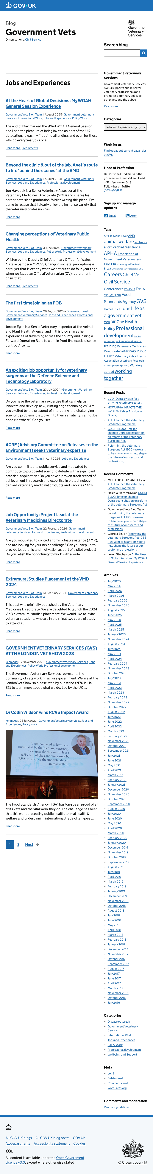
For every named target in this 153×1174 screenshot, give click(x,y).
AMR (131, 236)
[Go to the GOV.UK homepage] (21, 5)
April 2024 (115, 658)
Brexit (107, 268)
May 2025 (114, 620)
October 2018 (117, 905)
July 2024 (114, 649)
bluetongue (123, 264)
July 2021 (114, 755)
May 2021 (114, 765)
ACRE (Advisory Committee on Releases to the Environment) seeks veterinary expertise (52, 447)
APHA (110, 253)
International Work (30, 118)
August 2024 (116, 644)
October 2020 (117, 799)
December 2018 (118, 896)
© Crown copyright (132, 1162)
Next (29, 844)
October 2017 (116, 959)
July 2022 (114, 716)
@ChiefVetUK (113, 190)
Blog (11, 23)
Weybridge (118, 366)
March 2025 (116, 629)
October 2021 (117, 746)
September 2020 (119, 804)
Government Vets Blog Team (24, 114)
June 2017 (114, 978)
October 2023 (117, 673)
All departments (18, 1143)
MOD (107, 322)
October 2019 (117, 857)
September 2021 (118, 750)
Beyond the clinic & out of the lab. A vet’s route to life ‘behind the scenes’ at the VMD (52, 167)
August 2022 (116, 712)
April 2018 (114, 930)
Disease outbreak (78, 311)
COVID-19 (129, 289)
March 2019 (115, 881)
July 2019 (114, 872)
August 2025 (116, 610)
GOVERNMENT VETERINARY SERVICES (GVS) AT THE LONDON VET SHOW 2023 (51, 650)
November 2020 (118, 794)
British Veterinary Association (125, 269)
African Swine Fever (116, 236)
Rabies (137, 336)
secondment (109, 341)
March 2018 (115, 934)
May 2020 (114, 823)
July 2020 (114, 813)
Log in (111, 1073)
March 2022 (116, 731)
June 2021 (114, 760)
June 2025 (115, 615)
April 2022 (115, 726)
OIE (113, 322)
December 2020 (118, 789)
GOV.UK (79, 1138)
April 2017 (114, 983)
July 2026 (114, 581)
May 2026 (114, 586)
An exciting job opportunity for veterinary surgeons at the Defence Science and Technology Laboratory (46, 375)
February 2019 (117, 886)
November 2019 (118, 852)
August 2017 (116, 969)
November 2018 (118, 901)
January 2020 (117, 842)
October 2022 (117, 707)
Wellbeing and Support (122, 1054)
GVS (141, 301)
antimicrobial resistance (122, 247)
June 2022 (115, 721)
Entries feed (115, 1078)
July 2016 (114, 1002)
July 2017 (114, 973)
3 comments (30, 286)
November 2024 (118, 639)
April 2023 (115, 687)
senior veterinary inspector (129, 341)
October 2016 (117, 998)
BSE (141, 269)
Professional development (63, 182)
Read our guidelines (116, 1107)
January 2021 (116, 784)
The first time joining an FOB (34, 303)
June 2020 (115, 818)
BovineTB (136, 264)
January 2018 (116, 944)
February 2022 (117, 736)
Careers (113, 274)
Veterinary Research (132, 360)
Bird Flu (110, 264)
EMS (106, 295)
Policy (109, 328)
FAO (112, 295)
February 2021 (117, 780)
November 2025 (118, 605)
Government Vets (41, 32)
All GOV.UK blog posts (52, 1138)
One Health (127, 321)
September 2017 (118, 964)
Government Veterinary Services (26, 315)
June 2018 (114, 920)
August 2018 (116, 910)
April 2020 (115, 828)
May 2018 (114, 925)
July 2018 (114, 915)
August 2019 (116, 867)
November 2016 (118, 993)
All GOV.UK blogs (19, 1138)
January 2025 (117, 634)
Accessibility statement (52, 1143)
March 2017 (115, 988)
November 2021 (118, 741)
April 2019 (114, 876)
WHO (126, 365)
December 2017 (118, 949)
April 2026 (115, 591)
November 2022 (118, 702)
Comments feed (118, 1083)
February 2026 (117, 600)
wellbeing (108, 366)
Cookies (79, 1143)
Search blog (116, 44)
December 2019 (118, 847)
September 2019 (118, 862)
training (110, 346)
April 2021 (114, 770)
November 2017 (118, 954)
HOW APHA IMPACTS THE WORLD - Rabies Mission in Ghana (125, 411)
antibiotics (141, 242)
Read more (111, 106)
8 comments (30, 148)
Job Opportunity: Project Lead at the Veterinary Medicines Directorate (42, 517)
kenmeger (12, 662)
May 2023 (114, 683)
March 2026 (116, 595)
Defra (141, 288)
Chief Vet (132, 275)
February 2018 (117, 939)
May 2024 (114, 654)
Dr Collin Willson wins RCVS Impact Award (47, 712)
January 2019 (116, 891)
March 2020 (116, 833)
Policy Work (79, 118)
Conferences (114, 289)
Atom (133, 215)
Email (112, 215)
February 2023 (117, 697)
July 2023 (114, 678)
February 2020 (117, 838)
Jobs (125, 308)
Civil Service (33, 39)
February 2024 (117, 663)
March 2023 (116, 692)
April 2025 (115, 624)
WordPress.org (117, 1088)
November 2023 (118, 668)
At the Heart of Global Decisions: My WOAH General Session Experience (48, 103)
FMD (118, 295)
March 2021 (115, 775)
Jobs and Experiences (57, 118)
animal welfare (119, 241)
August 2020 (116, 809)
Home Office (112, 309)
